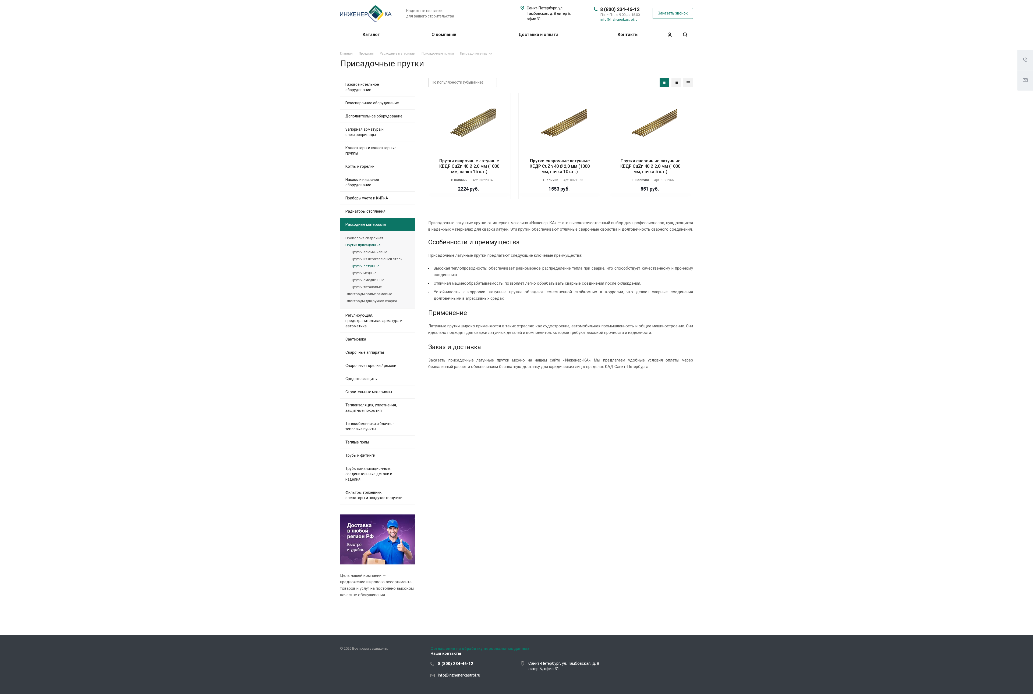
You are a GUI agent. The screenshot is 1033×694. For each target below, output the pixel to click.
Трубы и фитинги (360, 455)
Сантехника (355, 339)
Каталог (372, 34)
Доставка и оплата (538, 34)
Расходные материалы (365, 224)
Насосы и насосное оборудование (362, 182)
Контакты (628, 34)
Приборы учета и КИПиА (366, 198)
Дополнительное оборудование (373, 116)
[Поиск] (685, 35)
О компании (443, 34)
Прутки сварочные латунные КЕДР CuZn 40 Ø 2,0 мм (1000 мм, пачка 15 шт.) (469, 166)
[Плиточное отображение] (664, 82)
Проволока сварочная (364, 238)
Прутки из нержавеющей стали (376, 259)
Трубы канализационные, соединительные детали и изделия (368, 473)
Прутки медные (363, 273)
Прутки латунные (365, 266)
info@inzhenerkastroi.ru (619, 19)
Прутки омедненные (367, 280)
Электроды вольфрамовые (368, 294)
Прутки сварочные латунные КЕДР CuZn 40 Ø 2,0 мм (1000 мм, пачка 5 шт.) (650, 166)
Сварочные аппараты (364, 352)
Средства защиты (361, 379)
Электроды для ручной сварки (371, 301)
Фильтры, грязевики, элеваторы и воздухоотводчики (373, 495)
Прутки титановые (366, 287)
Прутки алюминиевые (369, 252)
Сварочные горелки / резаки (370, 365)
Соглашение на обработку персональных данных (479, 648)
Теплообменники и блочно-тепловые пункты (369, 426)
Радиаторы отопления (365, 211)
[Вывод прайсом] (688, 82)
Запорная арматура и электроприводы (364, 132)
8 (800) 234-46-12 (619, 9)
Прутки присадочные (362, 245)
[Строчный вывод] (676, 82)
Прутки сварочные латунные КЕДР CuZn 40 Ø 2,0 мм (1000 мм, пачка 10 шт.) (560, 166)
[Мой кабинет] (669, 35)
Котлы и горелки (359, 166)
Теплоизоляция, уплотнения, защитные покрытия (371, 408)
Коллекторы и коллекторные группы (371, 150)
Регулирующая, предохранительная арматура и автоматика (373, 320)
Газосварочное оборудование (372, 103)
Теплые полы (357, 442)
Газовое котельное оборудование (362, 87)
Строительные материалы (368, 392)
